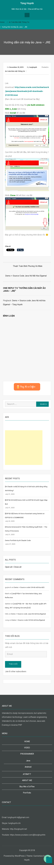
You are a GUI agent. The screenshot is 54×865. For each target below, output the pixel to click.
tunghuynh (33, 67)
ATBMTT (27, 774)
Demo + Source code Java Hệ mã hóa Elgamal (26, 276)
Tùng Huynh (27, 3)
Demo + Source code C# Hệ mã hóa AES (29, 587)
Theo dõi (13, 664)
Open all (8, 567)
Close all (17, 567)
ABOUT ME (27, 780)
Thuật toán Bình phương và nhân (27, 266)
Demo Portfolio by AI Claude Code (18, 540)
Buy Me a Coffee (27, 786)
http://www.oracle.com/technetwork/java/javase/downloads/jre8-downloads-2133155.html (27, 91)
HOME (27, 741)
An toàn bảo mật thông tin (15, 71)
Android (28, 767)
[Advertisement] (23, 447)
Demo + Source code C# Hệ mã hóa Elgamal (28, 620)
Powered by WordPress (14, 856)
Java (28, 760)
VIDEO (27, 747)
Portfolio (27, 793)
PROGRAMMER (27, 754)
